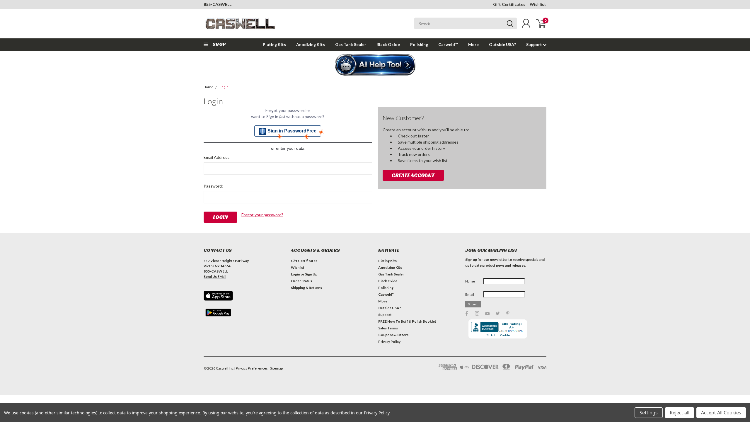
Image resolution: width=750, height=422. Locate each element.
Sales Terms (388, 328)
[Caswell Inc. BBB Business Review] (497, 328)
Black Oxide (388, 44)
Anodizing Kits (310, 44)
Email (469, 294)
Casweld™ (448, 44)
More (473, 44)
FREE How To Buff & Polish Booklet (407, 321)
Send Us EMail (215, 276)
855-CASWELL (217, 4)
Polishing (419, 44)
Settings (649, 412)
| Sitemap (275, 368)
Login (224, 87)
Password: (213, 185)
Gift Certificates (509, 4)
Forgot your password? (262, 214)
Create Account (413, 175)
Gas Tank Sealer (350, 44)
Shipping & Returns (306, 287)
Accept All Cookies (721, 412)
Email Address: (217, 157)
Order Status (301, 281)
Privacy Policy (389, 341)
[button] (375, 65)
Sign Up (311, 274)
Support (534, 44)
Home (208, 87)
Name (470, 281)
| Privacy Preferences (251, 368)
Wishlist (538, 4)
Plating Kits (274, 44)
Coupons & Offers (393, 335)
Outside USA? (502, 44)
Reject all (679, 412)
